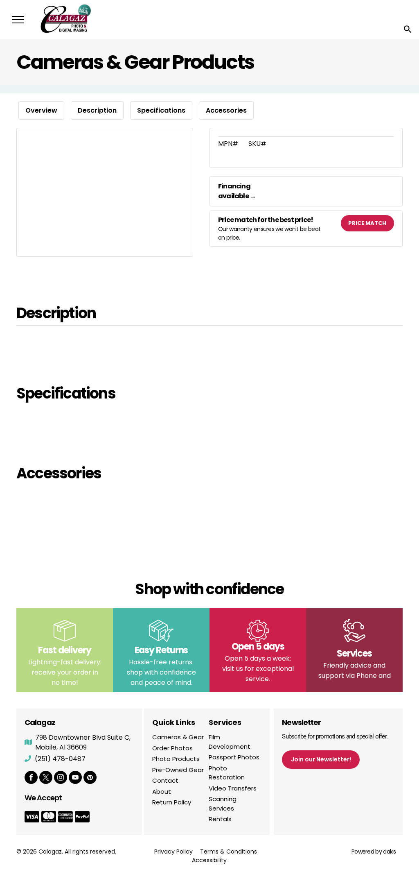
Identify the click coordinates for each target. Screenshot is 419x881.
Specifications (161, 110)
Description (97, 110)
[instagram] (60, 778)
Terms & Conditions (228, 851)
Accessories (226, 110)
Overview (41, 110)
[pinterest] (90, 778)
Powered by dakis (373, 851)
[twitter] (45, 778)
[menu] (18, 19)
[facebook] (31, 778)
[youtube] (75, 778)
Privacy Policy (173, 851)
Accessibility (209, 860)
